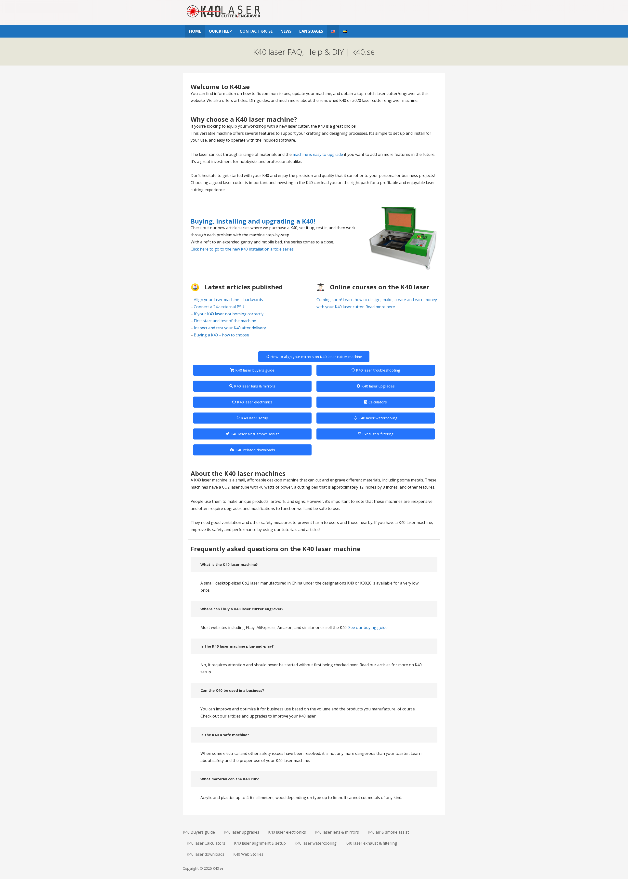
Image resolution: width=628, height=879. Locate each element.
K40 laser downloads (205, 854)
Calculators (377, 402)
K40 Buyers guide (199, 832)
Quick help (220, 31)
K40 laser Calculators (206, 843)
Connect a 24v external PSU (219, 306)
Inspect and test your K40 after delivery (230, 328)
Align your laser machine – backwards (228, 299)
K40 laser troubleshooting (378, 370)
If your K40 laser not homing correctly (228, 314)
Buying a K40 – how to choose (221, 335)
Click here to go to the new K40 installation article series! (242, 249)
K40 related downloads (255, 449)
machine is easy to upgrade (318, 154)
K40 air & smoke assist (388, 832)
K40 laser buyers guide (255, 370)
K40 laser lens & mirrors (254, 386)
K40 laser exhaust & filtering (371, 843)
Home (195, 31)
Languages (311, 31)
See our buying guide (368, 627)
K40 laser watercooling (377, 417)
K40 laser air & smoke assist (255, 433)
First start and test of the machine (225, 320)
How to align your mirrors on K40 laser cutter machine (316, 356)
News (285, 31)
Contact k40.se (256, 31)
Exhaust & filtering (377, 433)
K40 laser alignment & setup (260, 843)
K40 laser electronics (255, 402)
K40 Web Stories (248, 854)
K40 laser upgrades (378, 386)
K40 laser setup (254, 417)
